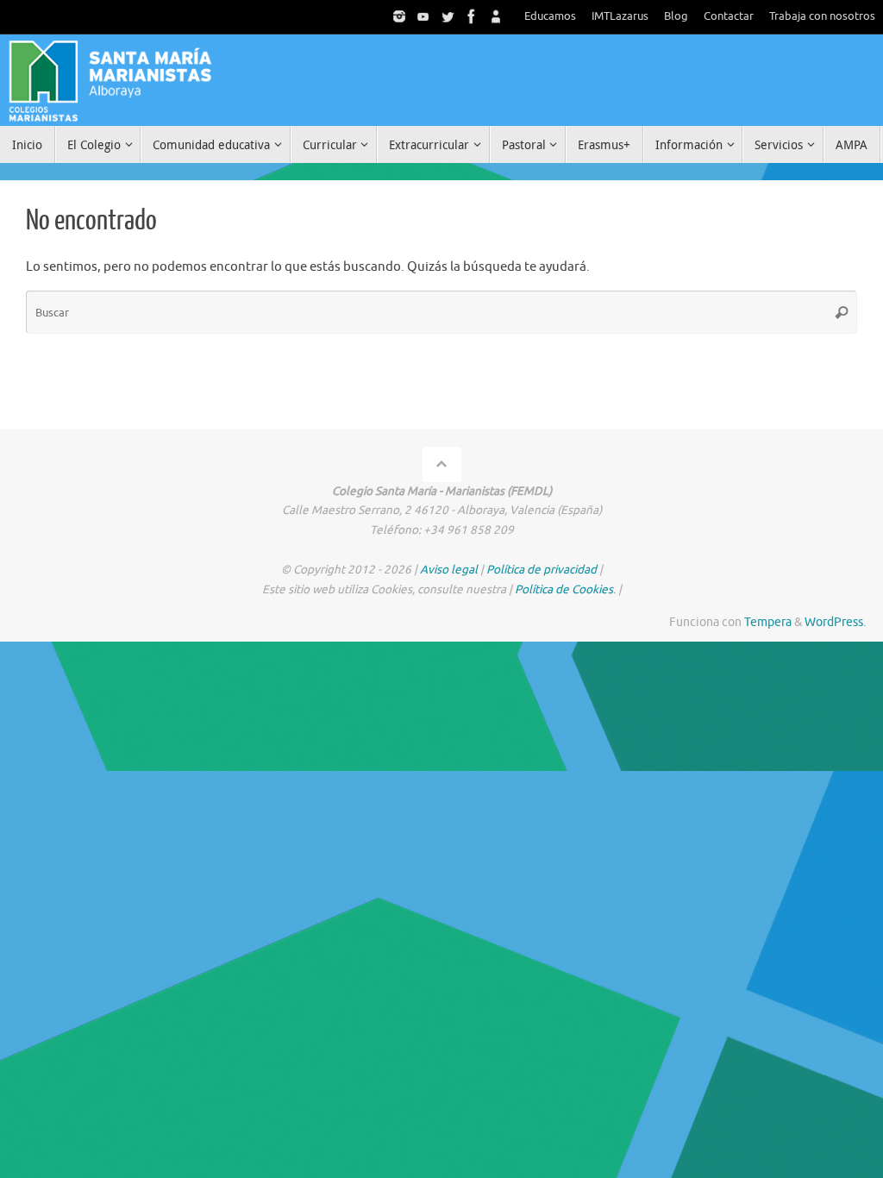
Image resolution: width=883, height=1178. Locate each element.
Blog (676, 16)
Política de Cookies (564, 589)
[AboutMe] (496, 16)
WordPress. (835, 622)
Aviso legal (449, 569)
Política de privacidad (541, 569)
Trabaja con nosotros (822, 16)
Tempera (768, 622)
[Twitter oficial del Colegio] (447, 16)
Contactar (729, 16)
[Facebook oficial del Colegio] (472, 16)
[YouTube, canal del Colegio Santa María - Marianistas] (423, 16)
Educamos (550, 16)
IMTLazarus (620, 16)
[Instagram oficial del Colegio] (399, 16)
